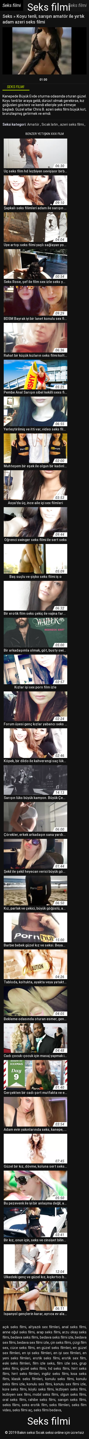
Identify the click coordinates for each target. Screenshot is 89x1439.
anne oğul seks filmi (18, 1332)
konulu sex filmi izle (70, 1384)
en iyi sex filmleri (67, 1353)
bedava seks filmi (24, 1337)
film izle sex (67, 1363)
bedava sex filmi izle (33, 1343)
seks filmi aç (22, 1410)
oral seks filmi (14, 1400)
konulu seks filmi (59, 1379)
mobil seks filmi (45, 1394)
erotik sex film (74, 1358)
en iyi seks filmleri (36, 1353)
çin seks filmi (60, 1343)
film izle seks (44, 1363)
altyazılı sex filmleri (44, 1327)
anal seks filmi (74, 1327)
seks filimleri (59, 1405)
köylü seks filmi (41, 1389)
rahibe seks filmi (42, 1400)
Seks (7, 16)
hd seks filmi (58, 1368)
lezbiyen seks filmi (71, 1389)
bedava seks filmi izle (56, 1337)
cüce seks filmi (22, 1348)
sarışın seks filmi (72, 1400)
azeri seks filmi (72, 124)
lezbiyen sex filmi (16, 1394)
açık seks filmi (14, 1327)
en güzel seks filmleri (54, 1348)
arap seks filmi (48, 1332)
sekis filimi (11, 1405)
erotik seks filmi (46, 1358)
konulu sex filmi (39, 1384)
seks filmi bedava (47, 1410)
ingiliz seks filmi (55, 1374)
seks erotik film (34, 1405)
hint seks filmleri (26, 1374)
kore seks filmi (14, 1389)
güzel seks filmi (33, 1368)
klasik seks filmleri (27, 1379)
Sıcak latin (50, 124)
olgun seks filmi (73, 1394)
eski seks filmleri (16, 1363)
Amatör (33, 124)
